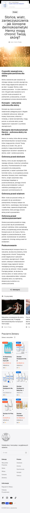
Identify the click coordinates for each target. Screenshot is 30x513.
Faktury (19, 475)
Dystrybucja (20, 469)
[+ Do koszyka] (12, 352)
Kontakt (19, 472)
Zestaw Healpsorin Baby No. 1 (20, 388)
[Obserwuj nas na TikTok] (15, 498)
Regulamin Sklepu (7, 487)
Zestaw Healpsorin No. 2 (21, 359)
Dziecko (4, 474)
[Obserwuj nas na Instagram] (7, 498)
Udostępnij (16, 290)
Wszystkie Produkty (5, 464)
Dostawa (19, 463)
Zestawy (4, 478)
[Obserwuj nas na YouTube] (11, 498)
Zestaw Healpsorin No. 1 (8, 388)
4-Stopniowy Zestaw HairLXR (7, 359)
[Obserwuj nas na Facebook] (3, 498)
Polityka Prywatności (5, 491)
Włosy (3, 471)
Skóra (3, 468)
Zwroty (19, 466)
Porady (15, 12)
